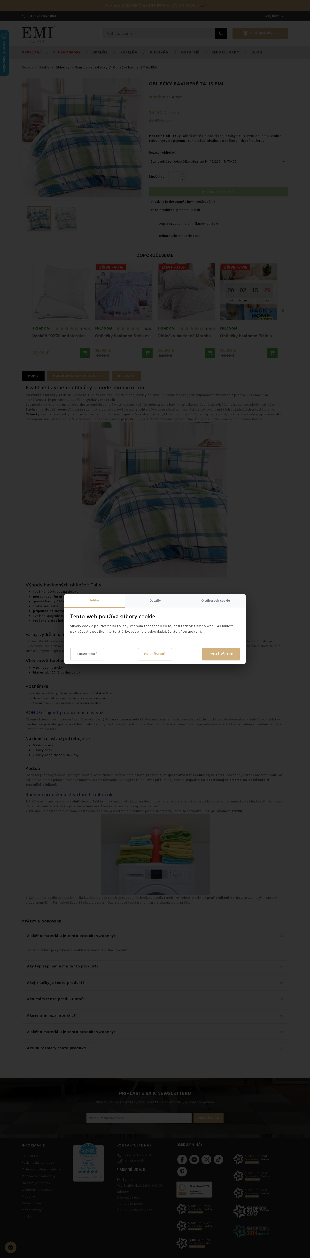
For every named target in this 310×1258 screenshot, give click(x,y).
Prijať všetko (221, 654)
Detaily (155, 600)
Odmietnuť (87, 654)
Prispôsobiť (155, 654)
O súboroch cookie (215, 600)
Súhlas (94, 600)
